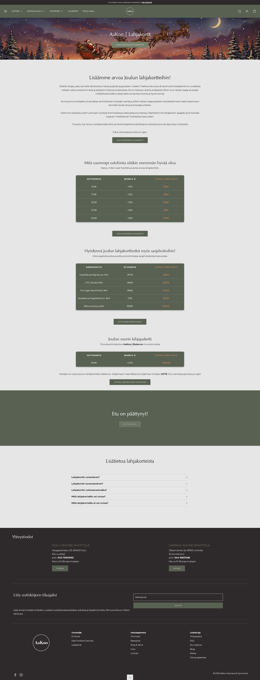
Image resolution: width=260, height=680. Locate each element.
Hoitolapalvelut (34, 11)
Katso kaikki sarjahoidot (130, 322)
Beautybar (135, 641)
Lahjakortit (73, 11)
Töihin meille (88, 11)
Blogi (192, 649)
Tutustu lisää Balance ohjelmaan (130, 382)
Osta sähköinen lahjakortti (130, 140)
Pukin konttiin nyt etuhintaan (130, 45)
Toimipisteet (55, 11)
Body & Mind (137, 645)
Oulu (133, 649)
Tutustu (60, 568)
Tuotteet (15, 11)
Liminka (134, 653)
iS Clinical (76, 636)
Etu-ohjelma (196, 645)
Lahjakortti (77, 645)
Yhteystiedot (196, 636)
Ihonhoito (135, 636)
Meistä (193, 653)
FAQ (192, 641)
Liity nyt (178, 605)
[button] (5, 11)
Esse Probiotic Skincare (83, 641)
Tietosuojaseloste (198, 657)
